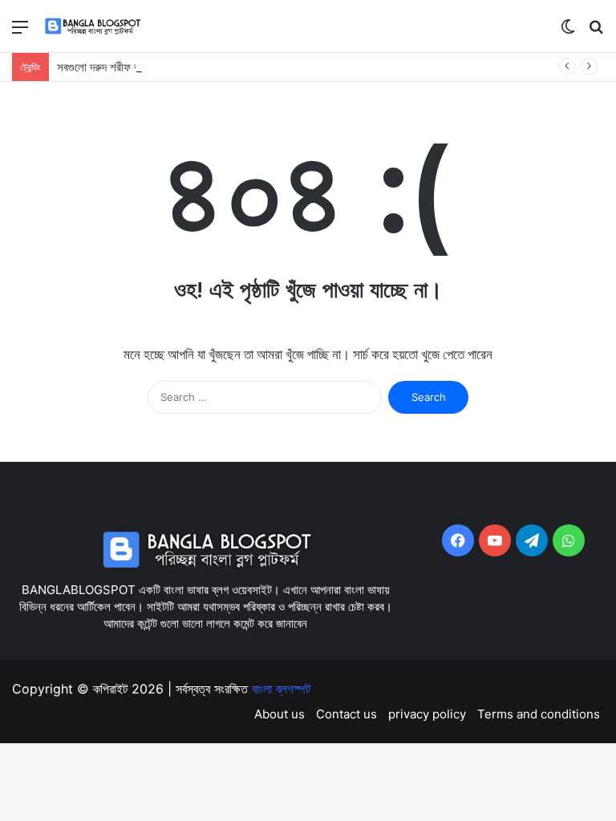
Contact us (346, 714)
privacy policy (427, 714)
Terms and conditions (538, 714)
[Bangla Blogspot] (102, 26)
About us (279, 714)
